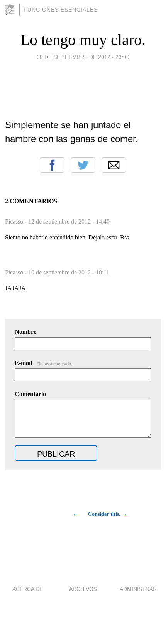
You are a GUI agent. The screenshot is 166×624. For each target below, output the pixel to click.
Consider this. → (107, 514)
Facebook (52, 165)
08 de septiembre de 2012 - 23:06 (83, 57)
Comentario (30, 394)
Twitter (83, 165)
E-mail (43, 363)
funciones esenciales (61, 10)
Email (114, 165)
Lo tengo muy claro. (83, 40)
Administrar (138, 589)
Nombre (25, 331)
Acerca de (27, 589)
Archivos (83, 589)
